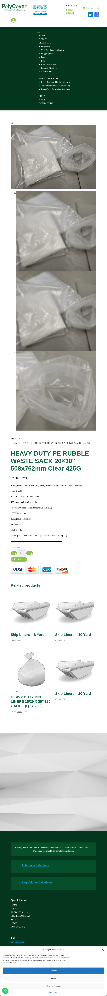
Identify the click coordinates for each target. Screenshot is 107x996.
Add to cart (17, 559)
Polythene (45, 46)
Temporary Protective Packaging (55, 85)
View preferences (53, 986)
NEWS (42, 100)
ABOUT (43, 39)
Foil (43, 61)
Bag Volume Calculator (37, 882)
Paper (43, 57)
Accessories (46, 71)
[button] (102, 949)
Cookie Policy (52, 992)
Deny (53, 978)
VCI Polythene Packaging (52, 50)
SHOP (42, 96)
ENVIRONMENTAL (49, 78)
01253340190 (18, 942)
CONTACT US (46, 103)
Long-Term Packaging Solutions (55, 89)
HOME (42, 35)
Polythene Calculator (35, 865)
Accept (53, 971)
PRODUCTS (45, 43)
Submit (86, 811)
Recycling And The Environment (55, 82)
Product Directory (49, 68)
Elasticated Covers (49, 64)
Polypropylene (47, 53)
